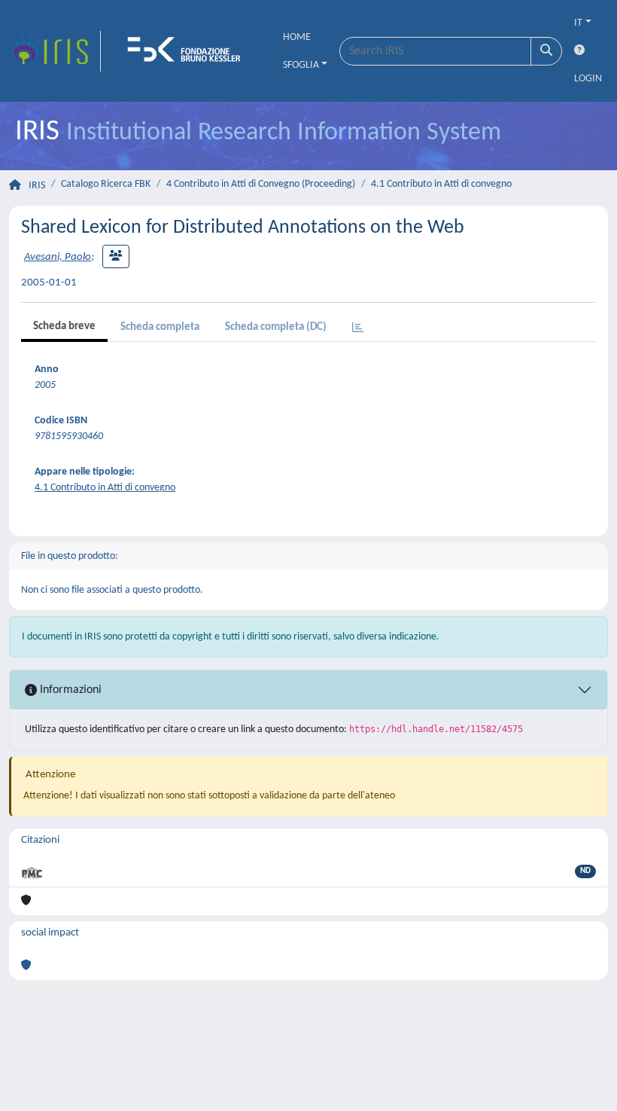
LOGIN (588, 78)
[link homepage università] (189, 51)
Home (297, 37)
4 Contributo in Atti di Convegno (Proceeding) (260, 184)
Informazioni (69, 690)
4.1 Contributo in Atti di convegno (441, 184)
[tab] (357, 329)
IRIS (37, 185)
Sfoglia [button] (301, 65)
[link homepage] (55, 51)
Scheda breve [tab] (64, 326)
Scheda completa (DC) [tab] (276, 327)
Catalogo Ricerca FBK (105, 184)
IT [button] (578, 23)
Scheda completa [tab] (159, 327)
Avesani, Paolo (57, 257)
